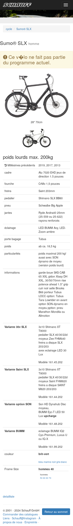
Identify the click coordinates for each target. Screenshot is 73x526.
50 (41, 477)
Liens (6, 518)
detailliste (8, 496)
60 (44, 477)
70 (50, 477)
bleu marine (45, 461)
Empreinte (31, 522)
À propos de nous (21, 520)
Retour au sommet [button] (56, 512)
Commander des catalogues (20, 514)
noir (54, 461)
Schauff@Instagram (24, 518)
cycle (9, 29)
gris (58, 461)
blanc (64, 461)
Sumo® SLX (23, 29)
